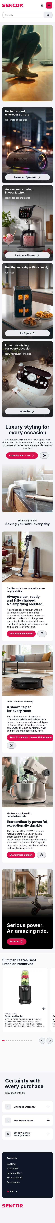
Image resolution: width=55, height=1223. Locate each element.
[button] (3, 1040)
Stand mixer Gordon (21, 854)
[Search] (48, 15)
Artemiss (25, 411)
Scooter (14, 941)
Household (12, 1168)
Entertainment (15, 1177)
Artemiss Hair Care (19, 455)
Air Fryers (25, 333)
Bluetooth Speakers (25, 177)
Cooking (11, 1163)
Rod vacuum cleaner (21, 633)
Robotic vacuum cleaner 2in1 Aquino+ (31, 737)
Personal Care (14, 1173)
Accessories (13, 1182)
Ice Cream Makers (25, 255)
